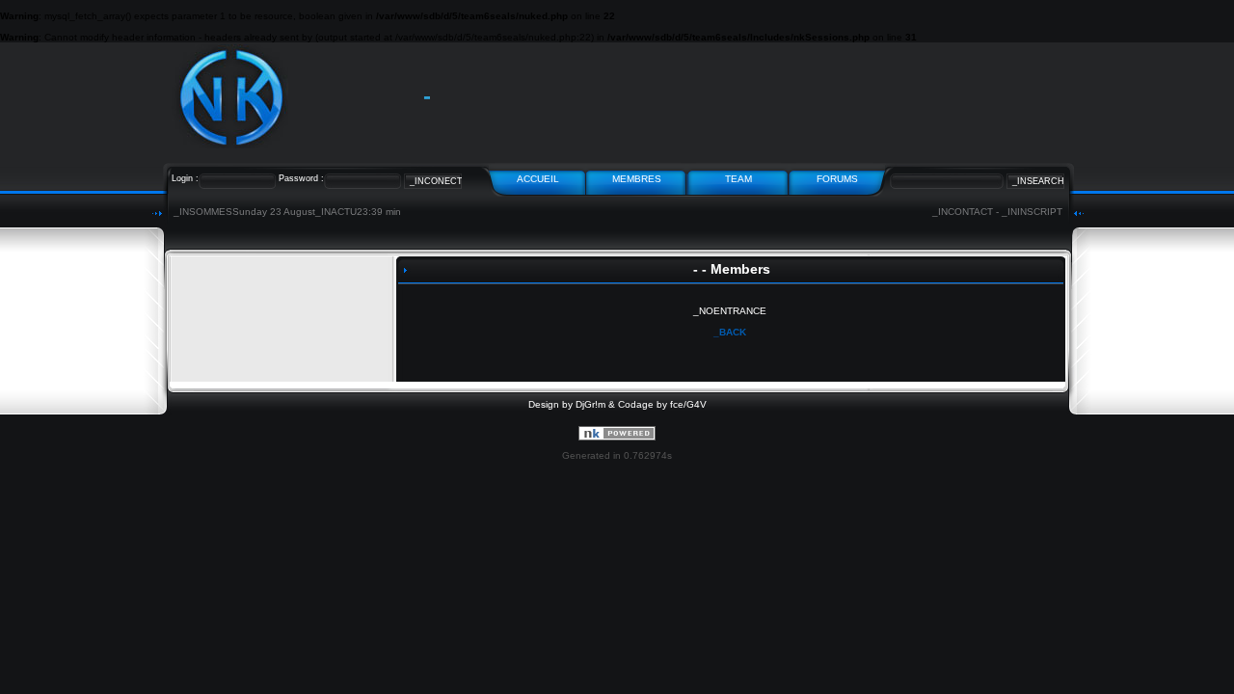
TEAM (738, 179)
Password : (301, 178)
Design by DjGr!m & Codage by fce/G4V (617, 404)
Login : (185, 178)
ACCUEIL (538, 179)
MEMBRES (636, 179)
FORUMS (837, 179)
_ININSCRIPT (1032, 211)
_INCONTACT (962, 211)
